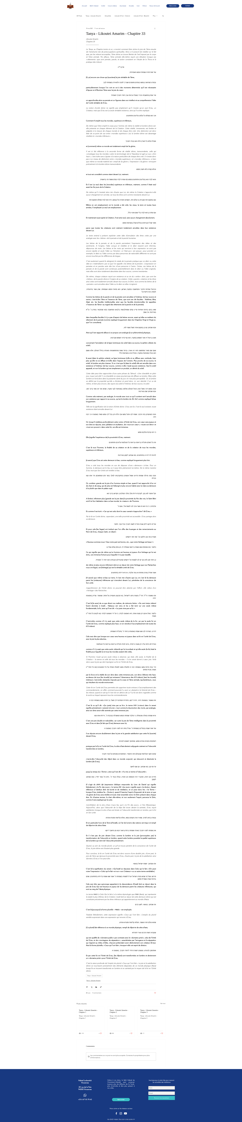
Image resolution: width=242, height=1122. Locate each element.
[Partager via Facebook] (87, 987)
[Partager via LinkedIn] (96, 987)
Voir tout (162, 1003)
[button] (163, 16)
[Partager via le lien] (101, 987)
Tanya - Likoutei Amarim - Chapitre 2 (119, 1011)
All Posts (79, 16)
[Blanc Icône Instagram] (120, 1113)
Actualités (108, 16)
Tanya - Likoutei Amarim (93, 16)
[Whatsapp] (85, 1095)
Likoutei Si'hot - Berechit (141, 16)
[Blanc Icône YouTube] (125, 1113)
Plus (154, 16)
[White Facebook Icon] (116, 1113)
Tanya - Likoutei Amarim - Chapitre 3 (149, 1011)
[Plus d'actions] (155, 28)
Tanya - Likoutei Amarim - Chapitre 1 (88, 1011)
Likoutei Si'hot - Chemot (122, 16)
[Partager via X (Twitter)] (91, 987)
